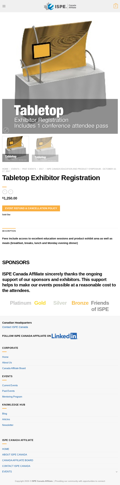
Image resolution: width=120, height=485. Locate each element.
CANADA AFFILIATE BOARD (17, 460)
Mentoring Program (12, 396)
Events (15, 169)
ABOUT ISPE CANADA (14, 454)
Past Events (29, 169)
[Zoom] (6, 130)
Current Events (10, 385)
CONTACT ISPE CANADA (16, 466)
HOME (5, 449)
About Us (7, 362)
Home (5, 169)
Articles (6, 419)
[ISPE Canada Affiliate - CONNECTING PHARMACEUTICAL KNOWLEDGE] (60, 6)
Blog (4, 413)
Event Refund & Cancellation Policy (31, 208)
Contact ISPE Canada (15, 327)
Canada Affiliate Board (14, 368)
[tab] (9, 231)
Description (9, 231)
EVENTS (7, 471)
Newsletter (7, 425)
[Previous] (8, 76)
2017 (41, 169)
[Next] (111, 76)
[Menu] (4, 6)
